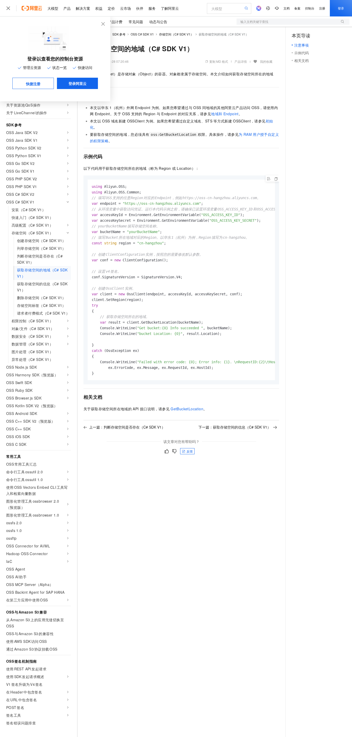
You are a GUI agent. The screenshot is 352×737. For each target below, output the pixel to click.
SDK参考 (118, 34)
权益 (99, 8)
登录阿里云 (78, 83)
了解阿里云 (170, 8)
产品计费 (115, 21)
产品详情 (240, 61)
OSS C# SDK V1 (142, 34)
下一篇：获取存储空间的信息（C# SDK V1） (234, 427)
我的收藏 (266, 61)
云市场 (125, 8)
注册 (322, 8)
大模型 (52, 8)
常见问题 (136, 21)
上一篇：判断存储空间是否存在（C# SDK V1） (127, 427)
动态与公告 (158, 21)
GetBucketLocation (187, 408)
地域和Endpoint (225, 113)
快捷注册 (33, 83)
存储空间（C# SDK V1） (176, 34)
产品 (67, 8)
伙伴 (139, 8)
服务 (152, 8)
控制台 (309, 8)
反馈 (190, 451)
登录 (341, 8)
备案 (297, 8)
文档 (286, 8)
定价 (111, 8)
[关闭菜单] (8, 8)
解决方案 (83, 8)
